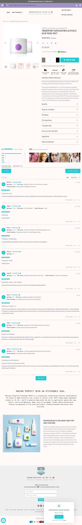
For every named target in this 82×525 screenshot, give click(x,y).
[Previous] (5, 43)
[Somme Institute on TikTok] (5, 5)
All (7, 21)
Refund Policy (20, 510)
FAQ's (11, 510)
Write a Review (74, 171)
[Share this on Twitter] (43, 43)
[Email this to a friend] (55, 43)
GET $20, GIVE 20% (67, 15)
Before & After (32, 510)
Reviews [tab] (6, 166)
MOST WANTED (16, 12)
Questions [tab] (18, 166)
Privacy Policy (39, 510)
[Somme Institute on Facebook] (7, 5)
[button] (49, 38)
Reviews (14, 510)
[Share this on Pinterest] (51, 43)
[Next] (37, 43)
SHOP (8, 12)
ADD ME (41, 500)
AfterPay (7, 510)
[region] (54, 157)
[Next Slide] (79, 157)
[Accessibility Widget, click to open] (3, 520)
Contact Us (26, 510)
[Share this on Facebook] (47, 43)
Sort (68, 177)
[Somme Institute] (41, 12)
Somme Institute (42, 518)
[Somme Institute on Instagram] (3, 5)
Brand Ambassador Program (41, 512)
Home (4, 21)
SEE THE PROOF (66, 10)
